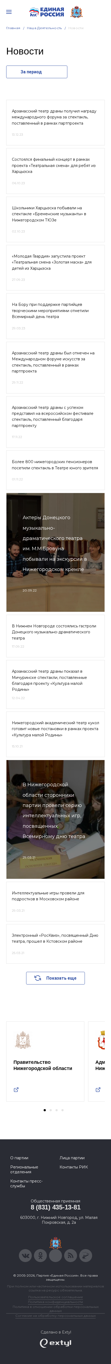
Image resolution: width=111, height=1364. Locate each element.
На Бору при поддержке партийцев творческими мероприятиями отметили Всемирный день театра (50, 310)
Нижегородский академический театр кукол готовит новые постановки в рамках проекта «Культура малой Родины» (55, 728)
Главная (13, 28)
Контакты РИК (74, 1167)
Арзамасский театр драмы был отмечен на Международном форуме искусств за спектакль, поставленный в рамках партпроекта (53, 362)
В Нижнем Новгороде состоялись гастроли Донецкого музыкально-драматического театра (54, 632)
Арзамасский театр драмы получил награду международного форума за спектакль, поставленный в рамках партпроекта (54, 117)
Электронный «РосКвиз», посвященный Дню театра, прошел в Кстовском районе (55, 938)
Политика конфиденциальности (55, 1302)
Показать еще (61, 978)
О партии (19, 1158)
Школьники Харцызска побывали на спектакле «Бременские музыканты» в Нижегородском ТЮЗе (49, 214)
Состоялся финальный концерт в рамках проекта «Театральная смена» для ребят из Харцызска (54, 165)
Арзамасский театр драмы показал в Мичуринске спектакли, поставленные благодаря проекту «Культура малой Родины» (49, 680)
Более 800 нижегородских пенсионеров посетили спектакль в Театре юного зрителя (55, 464)
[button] (45, 1110)
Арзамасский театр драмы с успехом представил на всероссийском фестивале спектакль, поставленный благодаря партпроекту (52, 416)
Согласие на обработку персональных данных (55, 1316)
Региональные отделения (24, 1169)
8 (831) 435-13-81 (56, 1207)
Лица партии (72, 1158)
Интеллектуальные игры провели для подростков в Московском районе (48, 896)
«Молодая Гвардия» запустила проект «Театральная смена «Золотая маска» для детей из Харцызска (52, 262)
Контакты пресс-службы (26, 1183)
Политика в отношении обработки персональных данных (56, 1309)
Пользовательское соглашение (55, 1297)
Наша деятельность (44, 28)
